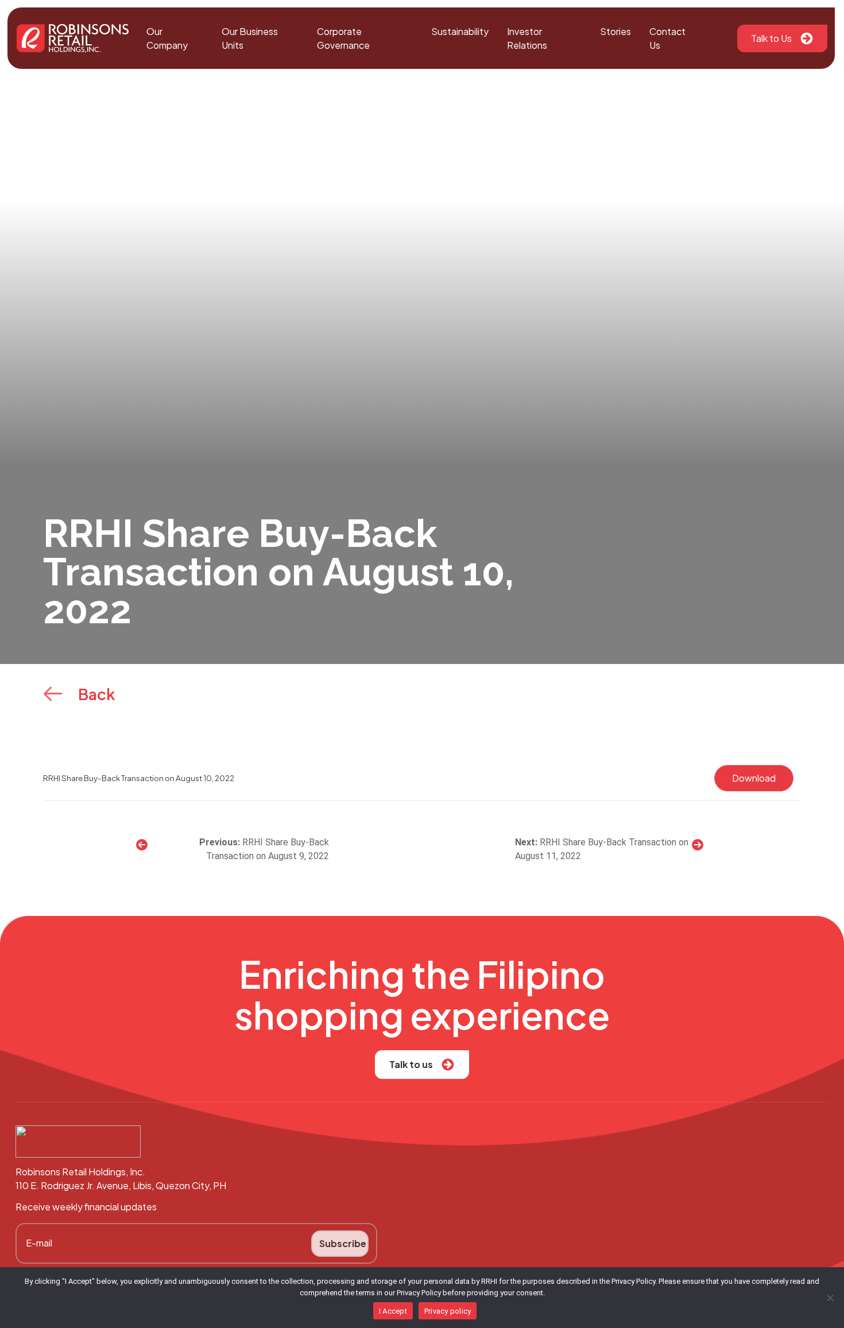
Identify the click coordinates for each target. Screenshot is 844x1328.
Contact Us (667, 38)
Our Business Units (250, 38)
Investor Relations (527, 38)
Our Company (167, 38)
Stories (615, 31)
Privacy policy (447, 1311)
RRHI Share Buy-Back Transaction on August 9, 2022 (267, 849)
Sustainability (460, 31)
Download (754, 778)
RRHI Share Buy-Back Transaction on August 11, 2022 (601, 849)
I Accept (393, 1311)
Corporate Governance (343, 38)
